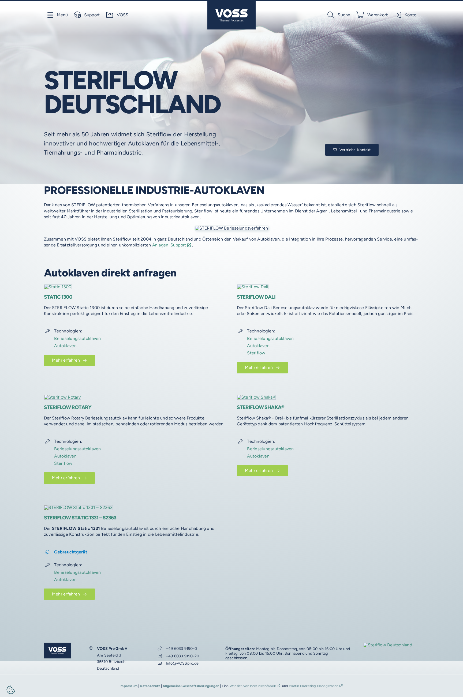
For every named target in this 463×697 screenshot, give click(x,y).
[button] (11, 690)
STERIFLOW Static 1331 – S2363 (80, 518)
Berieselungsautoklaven (77, 338)
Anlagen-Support (169, 245)
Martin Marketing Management (313, 686)
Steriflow (256, 352)
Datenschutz (150, 686)
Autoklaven (65, 345)
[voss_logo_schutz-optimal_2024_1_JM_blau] (231, 3)
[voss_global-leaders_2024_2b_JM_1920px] (388, 644)
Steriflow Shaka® (260, 407)
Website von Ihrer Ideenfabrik (253, 686)
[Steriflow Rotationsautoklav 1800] (62, 397)
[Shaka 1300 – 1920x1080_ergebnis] (256, 397)
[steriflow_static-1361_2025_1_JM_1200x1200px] (58, 286)
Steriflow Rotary (67, 407)
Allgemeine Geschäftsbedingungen (191, 686)
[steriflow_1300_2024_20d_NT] (252, 286)
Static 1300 (58, 297)
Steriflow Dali (256, 297)
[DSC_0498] (78, 507)
